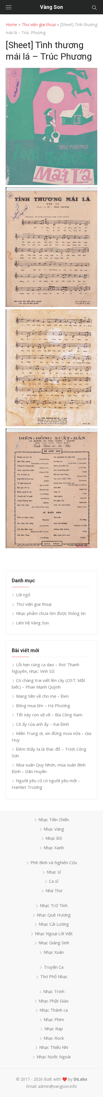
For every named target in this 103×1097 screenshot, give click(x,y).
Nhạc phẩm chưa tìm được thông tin (51, 613)
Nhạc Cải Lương (54, 924)
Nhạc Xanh (53, 847)
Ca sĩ (53, 881)
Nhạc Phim (53, 1019)
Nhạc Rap (53, 1028)
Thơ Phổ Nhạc (54, 976)
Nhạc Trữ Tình (54, 905)
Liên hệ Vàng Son (32, 623)
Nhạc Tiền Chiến (53, 819)
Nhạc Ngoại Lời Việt (54, 933)
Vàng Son (51, 7)
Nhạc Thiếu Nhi (53, 1047)
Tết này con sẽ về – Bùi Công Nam (49, 714)
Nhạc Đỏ (53, 838)
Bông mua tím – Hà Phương (43, 705)
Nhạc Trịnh (53, 991)
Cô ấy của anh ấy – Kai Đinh (42, 724)
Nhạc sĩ (54, 872)
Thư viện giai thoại (39, 24)
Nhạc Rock (53, 1038)
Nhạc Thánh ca (53, 1010)
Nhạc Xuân (53, 952)
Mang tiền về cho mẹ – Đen (42, 696)
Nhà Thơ (53, 890)
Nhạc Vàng (53, 829)
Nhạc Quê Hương (54, 915)
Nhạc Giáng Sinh (53, 942)
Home (11, 24)
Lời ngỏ (23, 594)
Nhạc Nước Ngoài (54, 1056)
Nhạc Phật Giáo (54, 1001)
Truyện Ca (54, 967)
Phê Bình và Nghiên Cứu (53, 862)
